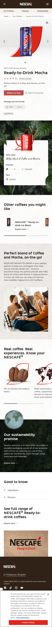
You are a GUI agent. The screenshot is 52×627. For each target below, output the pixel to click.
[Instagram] (16, 587)
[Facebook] (5, 587)
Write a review (25, 78)
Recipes (25, 11)
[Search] (4, 4)
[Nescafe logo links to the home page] (10, 566)
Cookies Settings (28, 622)
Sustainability (42, 11)
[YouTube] (21, 587)
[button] (25, 62)
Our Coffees (9, 11)
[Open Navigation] (47, 4)
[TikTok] (10, 587)
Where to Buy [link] (14, 93)
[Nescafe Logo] (26, 4)
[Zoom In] (47, 23)
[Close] (48, 594)
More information (22, 618)
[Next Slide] (47, 41)
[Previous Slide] (4, 41)
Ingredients (8, 113)
